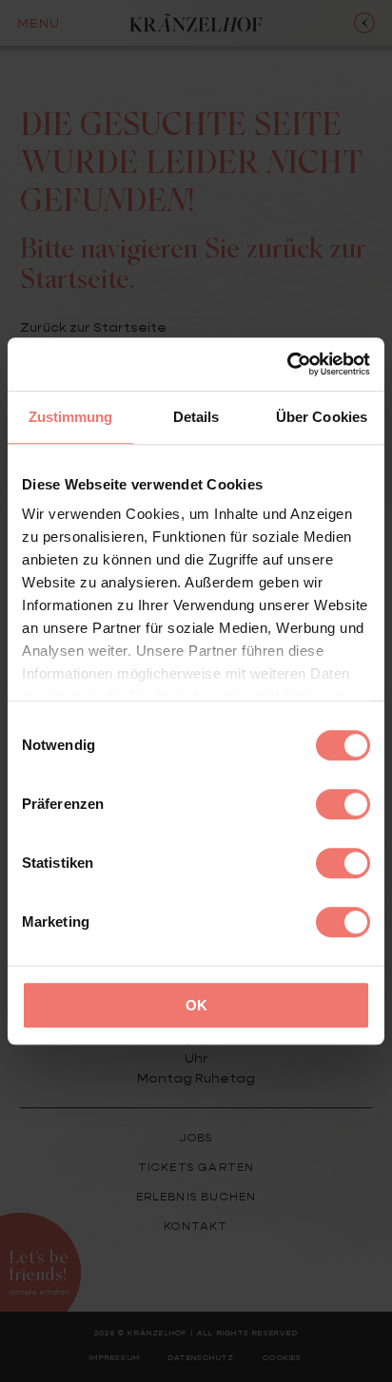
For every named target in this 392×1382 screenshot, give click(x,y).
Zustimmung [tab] (71, 417)
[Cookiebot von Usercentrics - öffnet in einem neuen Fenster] (287, 364)
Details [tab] (196, 417)
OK (196, 1005)
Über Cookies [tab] (321, 417)
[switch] (343, 804)
